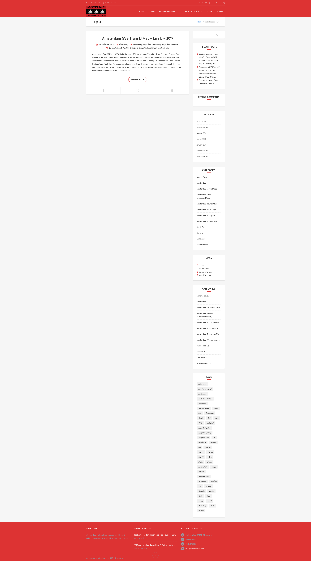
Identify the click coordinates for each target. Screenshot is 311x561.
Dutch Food (201, 227)
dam (199, 413)
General (200, 233)
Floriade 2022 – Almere (192, 11)
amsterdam (116, 47)
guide (216, 418)
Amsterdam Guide (168, 11)
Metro (209, 462)
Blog (209, 11)
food (209, 418)
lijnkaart (142, 47)
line (147, 47)
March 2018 (201, 139)
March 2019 (201, 121)
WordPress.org (205, 275)
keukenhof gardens (204, 433)
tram (167, 47)
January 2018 (202, 145)
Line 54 (200, 457)
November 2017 (203, 156)
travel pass (202, 505)
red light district (203, 476)
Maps (200, 462)
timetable (161, 47)
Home (142, 11)
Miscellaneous (202, 244)
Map (210, 457)
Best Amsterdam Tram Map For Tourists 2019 (155, 535)
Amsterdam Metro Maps (207, 189)
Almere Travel (202, 177)
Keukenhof (201, 239)
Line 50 (207, 447)
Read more (136, 79)
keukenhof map (203, 437)
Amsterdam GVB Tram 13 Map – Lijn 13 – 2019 (137, 38)
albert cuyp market (205, 389)
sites (199, 486)
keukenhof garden (204, 428)
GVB (123, 47)
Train (200, 496)
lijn (127, 47)
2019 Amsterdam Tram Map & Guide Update (154, 545)
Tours (152, 11)
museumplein (202, 467)
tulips (212, 505)
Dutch (200, 418)
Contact (220, 11)
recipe (214, 467)
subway (208, 486)
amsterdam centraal (205, 399)
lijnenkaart (133, 47)
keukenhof (210, 423)
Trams (200, 501)
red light (201, 471)
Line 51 (200, 452)
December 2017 (203, 151)
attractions (202, 403)
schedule (153, 47)
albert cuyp (202, 384)
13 (110, 47)
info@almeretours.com (195, 549)
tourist (211, 491)
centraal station (203, 408)
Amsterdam (137, 44)
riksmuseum (202, 481)
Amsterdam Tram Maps (151, 44)
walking (200, 510)
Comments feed (205, 272)
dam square (209, 413)
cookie (216, 408)
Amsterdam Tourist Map (207, 204)
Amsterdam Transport (169, 44)
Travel (209, 501)
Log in (201, 265)
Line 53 (210, 452)
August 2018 (202, 133)
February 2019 (202, 127)
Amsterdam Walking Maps (207, 221)
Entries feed (204, 268)
